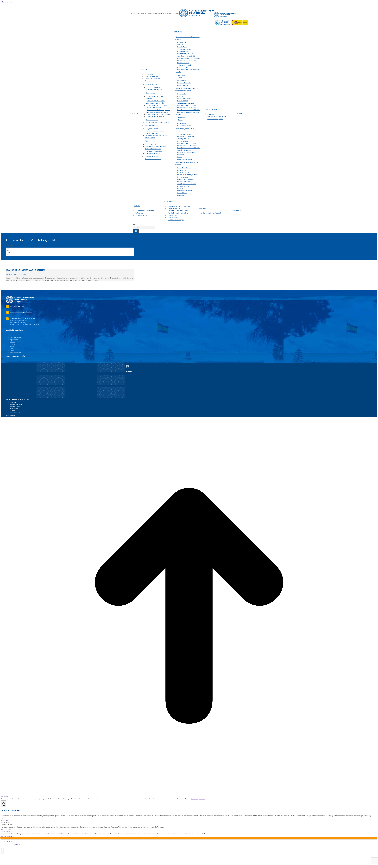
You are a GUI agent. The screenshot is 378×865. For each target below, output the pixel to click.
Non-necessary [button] (6, 829)
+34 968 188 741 (140, 5)
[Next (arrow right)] (3, 851)
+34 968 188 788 (130, 5)
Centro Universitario (16, 337)
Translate (16, 844)
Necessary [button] (4, 820)
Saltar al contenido (7, 2)
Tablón (12, 350)
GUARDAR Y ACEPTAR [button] (8, 836)
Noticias (8, 274)
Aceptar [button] (187, 799)
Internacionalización (16, 353)
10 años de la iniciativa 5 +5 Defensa (25, 270)
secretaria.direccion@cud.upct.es (156, 5)
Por (13, 274)
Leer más (202, 799)
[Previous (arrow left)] (1, 851)
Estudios (12, 342)
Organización (14, 340)
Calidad (12, 348)
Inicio (11, 335)
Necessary (6, 822)
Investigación (14, 344)
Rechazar (194, 799)
